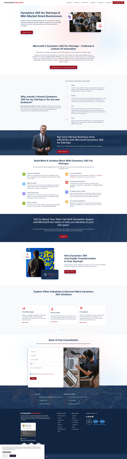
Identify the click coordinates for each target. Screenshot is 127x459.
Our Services (75, 420)
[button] (31, 363)
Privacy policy (75, 429)
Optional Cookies (6, 452)
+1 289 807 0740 (43, 400)
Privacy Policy (41, 374)
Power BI (60, 424)
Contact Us (108, 2)
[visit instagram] (90, 416)
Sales (59, 422)
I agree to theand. (42, 374)
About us (74, 415)
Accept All (13, 455)
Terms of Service (50, 374)
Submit (33, 378)
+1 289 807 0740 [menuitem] (119, 2)
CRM (59, 431)
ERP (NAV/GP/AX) (62, 429)
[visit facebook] (88, 416)
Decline (5, 455)
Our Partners (75, 422)
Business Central (61, 415)
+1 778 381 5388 (72, 400)
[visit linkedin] (92, 416)
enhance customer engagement (62, 60)
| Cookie (46, 456)
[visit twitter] (86, 416)
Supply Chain (61, 420)
